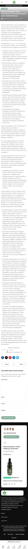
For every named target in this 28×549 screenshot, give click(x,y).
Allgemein (4, 8)
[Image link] (9, 466)
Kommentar (4, 379)
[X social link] (6, 357)
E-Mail (3, 403)
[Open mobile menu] (1, 2)
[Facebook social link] (2, 357)
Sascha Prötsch (7, 18)
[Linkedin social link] (13, 357)
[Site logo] (14, 2)
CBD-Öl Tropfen (15, 43)
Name (3, 397)
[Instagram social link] (14, 484)
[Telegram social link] (17, 357)
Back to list (14, 364)
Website (3, 410)
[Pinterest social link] (10, 357)
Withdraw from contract (14, 541)
